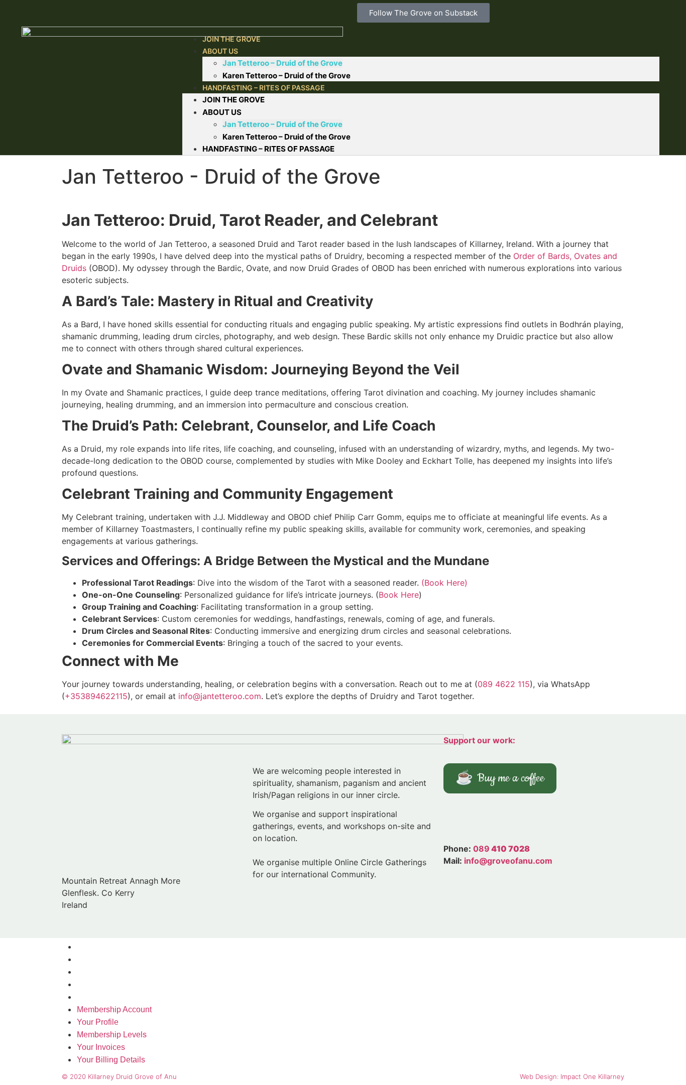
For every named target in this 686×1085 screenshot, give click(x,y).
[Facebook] (499, 820)
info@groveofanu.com (508, 861)
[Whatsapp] (581, 820)
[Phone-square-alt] (554, 820)
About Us (220, 51)
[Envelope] (526, 820)
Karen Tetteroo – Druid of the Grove (286, 137)
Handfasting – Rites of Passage (263, 87)
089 (501, 849)
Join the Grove (233, 99)
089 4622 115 (504, 684)
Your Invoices (101, 984)
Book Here (399, 595)
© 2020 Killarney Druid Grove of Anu (119, 1076)
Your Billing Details (111, 997)
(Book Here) (444, 583)
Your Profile (98, 959)
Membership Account (114, 946)
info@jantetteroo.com (219, 696)
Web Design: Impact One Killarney (572, 1076)
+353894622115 (96, 696)
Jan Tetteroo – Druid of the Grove (282, 63)
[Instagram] (471, 820)
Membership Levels (112, 972)
